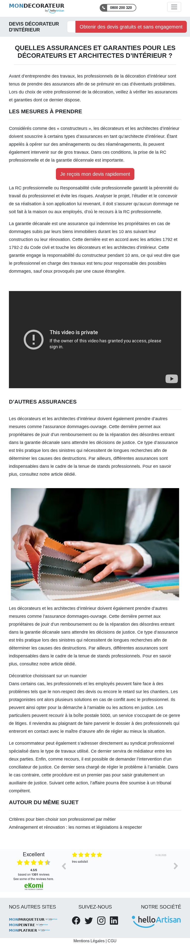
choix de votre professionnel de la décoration (69, 91)
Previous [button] (63, 865)
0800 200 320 (121, 7)
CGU (112, 941)
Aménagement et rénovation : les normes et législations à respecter (75, 827)
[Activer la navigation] (174, 7)
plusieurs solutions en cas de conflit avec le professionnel (111, 699)
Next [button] (176, 865)
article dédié (63, 474)
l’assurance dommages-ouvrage (74, 426)
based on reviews (33, 872)
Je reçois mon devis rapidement (95, 174)
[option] (119, 869)
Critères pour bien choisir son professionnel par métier (62, 819)
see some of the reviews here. (33, 879)
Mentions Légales (89, 941)
